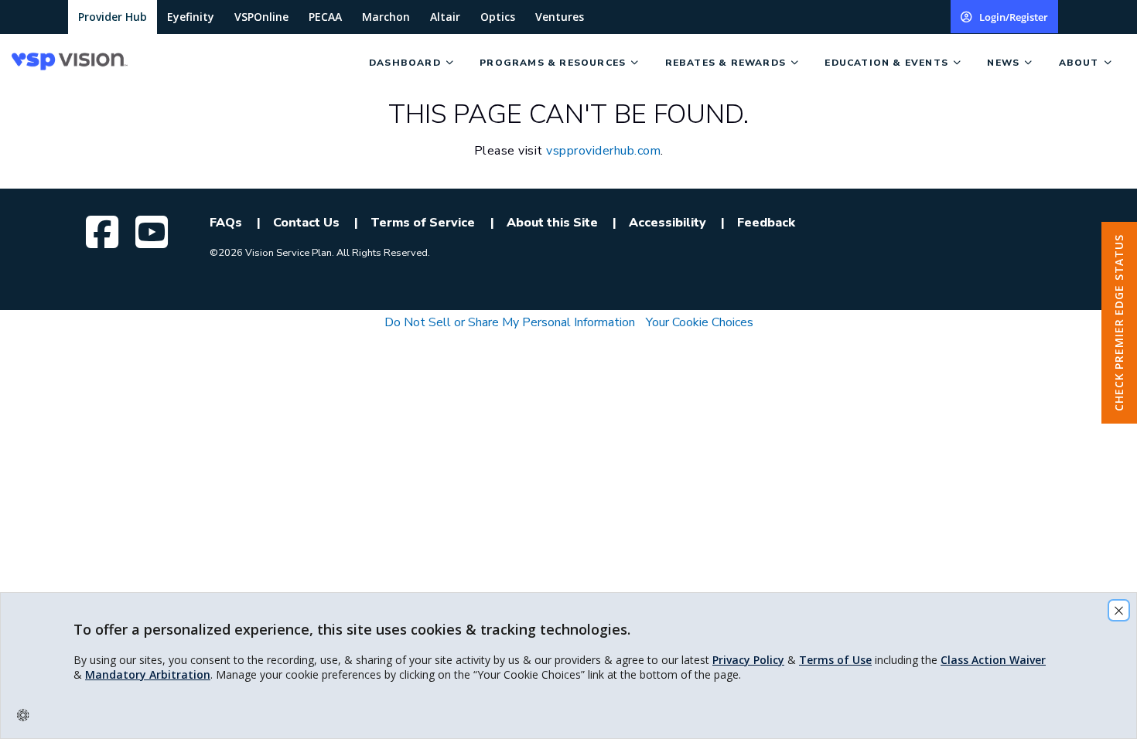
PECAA (325, 16)
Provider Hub (112, 16)
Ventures (559, 16)
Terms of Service (422, 222)
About (1079, 63)
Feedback (766, 222)
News (1003, 63)
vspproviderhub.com (603, 150)
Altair (445, 16)
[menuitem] (184, 62)
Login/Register (1013, 17)
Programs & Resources (553, 63)
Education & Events (886, 63)
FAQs (226, 222)
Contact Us (306, 222)
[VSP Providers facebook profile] (104, 231)
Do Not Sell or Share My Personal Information (509, 322)
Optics (497, 16)
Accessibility (667, 222)
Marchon (386, 16)
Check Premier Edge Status (1118, 322)
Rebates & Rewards (725, 63)
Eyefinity (190, 16)
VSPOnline (261, 16)
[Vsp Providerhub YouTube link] (153, 231)
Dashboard (405, 63)
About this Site (552, 222)
